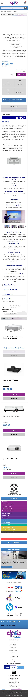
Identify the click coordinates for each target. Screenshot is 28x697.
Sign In (13, 659)
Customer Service (13, 644)
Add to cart (21, 74)
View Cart (13, 661)
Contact (13, 649)
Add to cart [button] (14, 394)
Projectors (5, 11)
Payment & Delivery (13, 645)
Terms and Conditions (13, 650)
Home (2, 11)
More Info (20, 564)
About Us (13, 642)
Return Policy (13, 647)
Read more (14, 351)
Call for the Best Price (14, 348)
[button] (2, 3)
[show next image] (24, 217)
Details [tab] (13, 110)
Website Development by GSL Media (14, 695)
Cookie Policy (13, 653)
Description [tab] (14, 106)
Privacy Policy (13, 652)
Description (14, 355)
